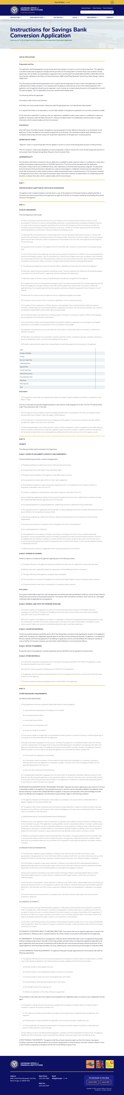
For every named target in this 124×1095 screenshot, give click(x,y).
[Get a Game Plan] (90, 1064)
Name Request (97, 8)
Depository (14, 40)
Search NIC (105, 1082)
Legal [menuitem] (75, 17)
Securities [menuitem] (58, 17)
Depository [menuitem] (15, 17)
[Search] (111, 12)
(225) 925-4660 (44, 1078)
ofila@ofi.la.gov (57, 1078)
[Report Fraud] (100, 1064)
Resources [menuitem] (91, 17)
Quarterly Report (86, 8)
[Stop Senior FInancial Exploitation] (110, 1064)
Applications (30, 40)
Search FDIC (92, 1082)
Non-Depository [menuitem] (37, 17)
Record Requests (108, 8)
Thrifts (21, 40)
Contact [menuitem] (110, 17)
